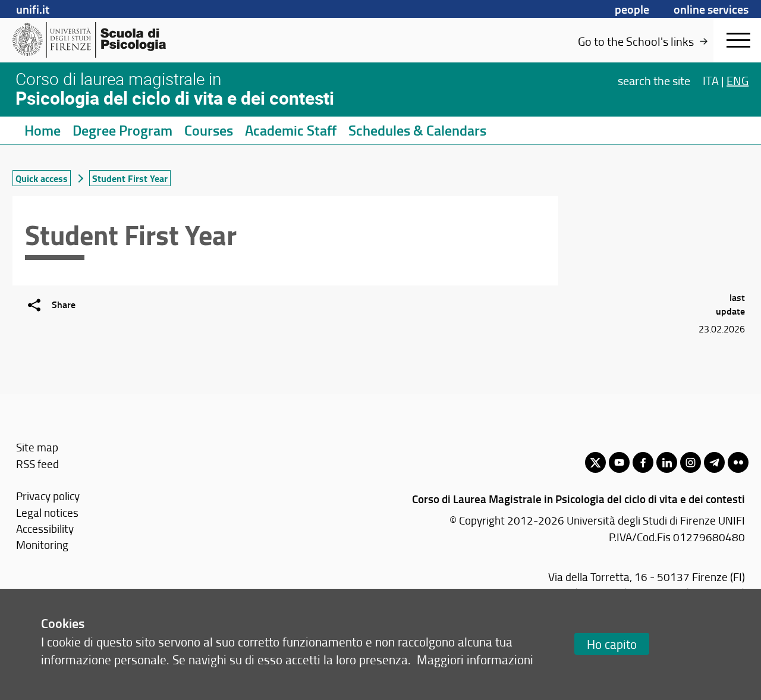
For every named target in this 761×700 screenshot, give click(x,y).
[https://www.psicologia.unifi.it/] (89, 40)
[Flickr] (738, 462)
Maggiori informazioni (475, 659)
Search (654, 79)
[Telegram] (714, 462)
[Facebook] (643, 462)
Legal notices (47, 512)
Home (42, 130)
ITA (711, 79)
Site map (37, 447)
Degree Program (122, 130)
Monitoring (42, 544)
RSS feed (37, 464)
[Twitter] (595, 462)
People (632, 9)
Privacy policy (48, 496)
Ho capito (612, 643)
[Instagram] (690, 462)
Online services (711, 9)
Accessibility (45, 528)
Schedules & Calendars (417, 130)
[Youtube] (619, 462)
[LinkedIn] (666, 462)
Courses (208, 130)
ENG (738, 79)
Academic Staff (291, 130)
